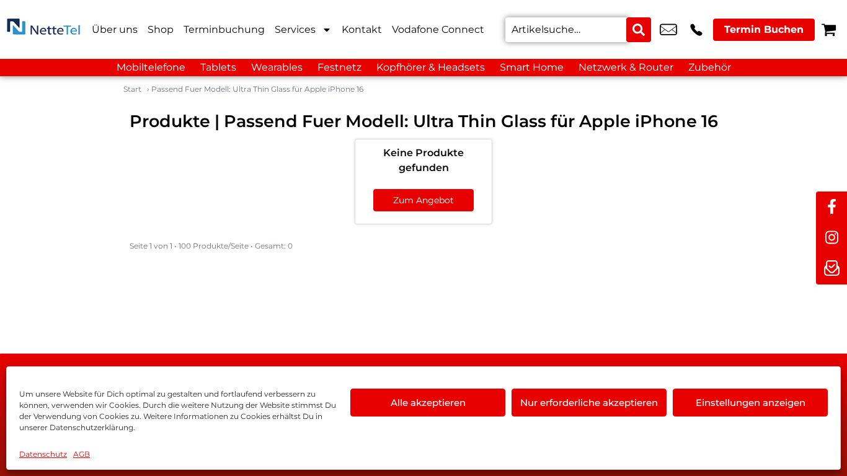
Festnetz (339, 67)
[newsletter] (831, 268)
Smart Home (532, 67)
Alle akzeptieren (428, 402)
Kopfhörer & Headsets (430, 67)
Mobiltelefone (151, 67)
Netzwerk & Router (626, 67)
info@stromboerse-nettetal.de (668, 29)
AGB (81, 454)
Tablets (218, 67)
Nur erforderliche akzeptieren (589, 402)
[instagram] (831, 238)
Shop (161, 29)
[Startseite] (43, 29)
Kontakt (362, 29)
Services (295, 29)
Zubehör (709, 67)
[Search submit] (638, 29)
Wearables (277, 67)
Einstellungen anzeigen (750, 402)
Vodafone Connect (438, 29)
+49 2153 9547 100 (696, 29)
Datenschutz (43, 454)
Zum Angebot (423, 200)
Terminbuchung (224, 29)
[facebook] (831, 207)
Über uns (115, 29)
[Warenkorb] (828, 29)
